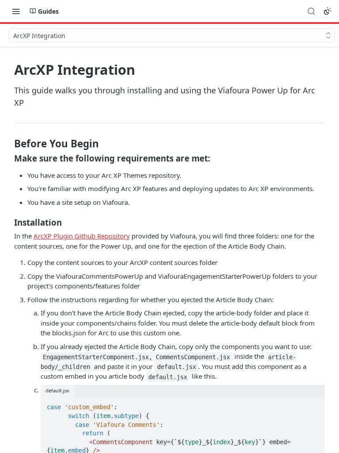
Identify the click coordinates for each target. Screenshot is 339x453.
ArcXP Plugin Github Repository (82, 235)
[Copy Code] (314, 404)
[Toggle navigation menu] (16, 11)
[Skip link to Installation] (8, 222)
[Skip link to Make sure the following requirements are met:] (8, 158)
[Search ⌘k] (311, 11)
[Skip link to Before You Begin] (8, 143)
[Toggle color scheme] (327, 11)
